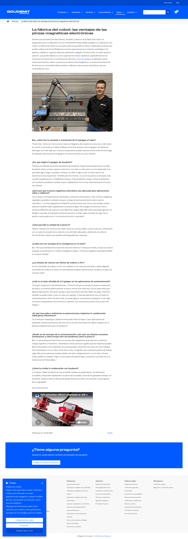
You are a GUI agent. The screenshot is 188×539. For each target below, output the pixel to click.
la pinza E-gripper (83, 59)
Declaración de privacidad (132, 497)
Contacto (130, 12)
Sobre (119, 12)
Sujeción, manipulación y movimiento (78, 504)
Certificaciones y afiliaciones (133, 500)
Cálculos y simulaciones (103, 497)
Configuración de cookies (24, 520)
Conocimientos (105, 12)
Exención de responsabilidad (133, 494)
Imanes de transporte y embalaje (77, 520)
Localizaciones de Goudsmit (133, 507)
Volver (110, 433)
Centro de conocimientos (103, 494)
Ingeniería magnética (102, 500)
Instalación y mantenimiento (104, 491)
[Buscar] (168, 12)
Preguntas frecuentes (131, 484)
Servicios (89, 12)
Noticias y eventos (130, 504)
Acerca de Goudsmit (131, 513)
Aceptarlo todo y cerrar (24, 531)
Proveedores (128, 491)
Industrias (76, 12)
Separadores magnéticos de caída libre (78, 487)
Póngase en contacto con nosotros (46, 462)
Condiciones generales (131, 487)
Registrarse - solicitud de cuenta (163, 487)
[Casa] (18, 12)
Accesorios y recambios (74, 526)
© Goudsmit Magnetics (102, 536)
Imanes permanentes (73, 484)
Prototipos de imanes (102, 504)
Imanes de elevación (73, 510)
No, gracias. (24, 525)
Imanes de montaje (72, 523)
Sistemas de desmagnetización (76, 507)
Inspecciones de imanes (103, 484)
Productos (62, 12)
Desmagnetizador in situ (103, 487)
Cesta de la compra (159, 484)
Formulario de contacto (132, 510)
